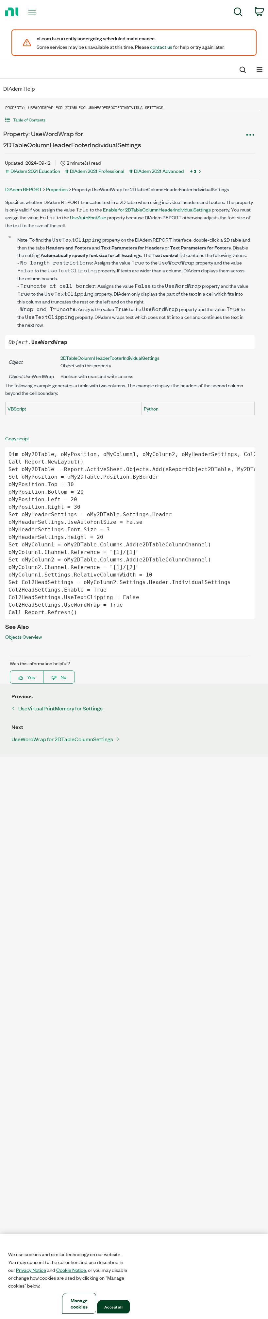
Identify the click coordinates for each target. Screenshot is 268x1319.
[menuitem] (238, 13)
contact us (161, 47)
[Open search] (242, 69)
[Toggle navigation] (40, 12)
